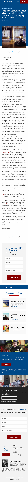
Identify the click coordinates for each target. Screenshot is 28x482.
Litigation (14, 447)
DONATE (24, 1)
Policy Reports (15, 448)
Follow (14, 454)
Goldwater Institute (16, 330)
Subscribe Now (14, 277)
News (21, 447)
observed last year (6, 203)
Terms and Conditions (14, 479)
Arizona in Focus (7, 8)
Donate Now (6, 364)
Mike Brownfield (15, 319)
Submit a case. (9, 398)
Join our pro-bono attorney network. (8, 401)
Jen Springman (14, 306)
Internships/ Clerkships (15, 452)
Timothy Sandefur (6, 22)
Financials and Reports (22, 449)
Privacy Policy (20, 477)
